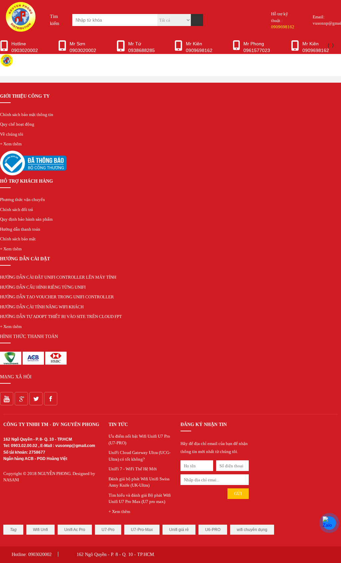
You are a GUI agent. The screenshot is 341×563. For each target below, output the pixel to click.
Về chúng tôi (11, 134)
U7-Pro (108, 529)
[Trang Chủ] (20, 30)
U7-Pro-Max (142, 529)
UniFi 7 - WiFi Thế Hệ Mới (133, 468)
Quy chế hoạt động (17, 124)
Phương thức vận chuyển (22, 199)
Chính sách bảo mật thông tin (26, 114)
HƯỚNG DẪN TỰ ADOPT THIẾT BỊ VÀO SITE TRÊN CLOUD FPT (61, 316)
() (331, 45)
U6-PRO (212, 529)
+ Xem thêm (11, 143)
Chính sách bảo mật (18, 238)
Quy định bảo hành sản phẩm (26, 219)
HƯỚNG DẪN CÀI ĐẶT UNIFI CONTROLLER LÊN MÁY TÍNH (58, 277)
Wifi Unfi (40, 529)
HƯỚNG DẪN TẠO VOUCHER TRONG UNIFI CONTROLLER (57, 296)
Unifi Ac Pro (74, 529)
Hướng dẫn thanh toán (20, 229)
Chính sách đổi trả (16, 209)
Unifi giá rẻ (179, 529)
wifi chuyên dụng (252, 529)
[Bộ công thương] (33, 174)
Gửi (238, 493)
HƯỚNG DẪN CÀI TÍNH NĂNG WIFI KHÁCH (42, 306)
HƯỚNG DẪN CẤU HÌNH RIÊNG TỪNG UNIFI (43, 287)
